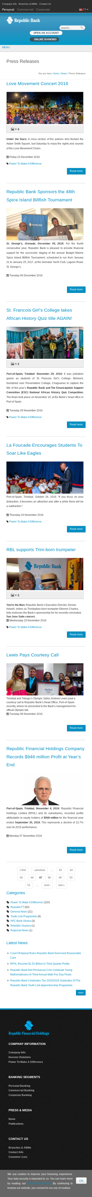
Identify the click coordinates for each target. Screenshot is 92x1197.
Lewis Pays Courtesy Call (32, 654)
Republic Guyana (20, 925)
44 (71, 870)
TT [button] (85, 9)
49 (60, 877)
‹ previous (39, 870)
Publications (16, 1123)
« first (22, 870)
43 (60, 870)
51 (28, 885)
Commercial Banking (21, 1090)
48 (49, 877)
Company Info (9, 4)
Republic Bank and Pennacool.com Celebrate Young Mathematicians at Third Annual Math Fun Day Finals (41, 972)
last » (61, 885)
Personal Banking (19, 1085)
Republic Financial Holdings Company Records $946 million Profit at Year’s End (45, 756)
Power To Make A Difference (25, 163)
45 (21, 877)
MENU (6, 47)
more (80, 992)
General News (18, 911)
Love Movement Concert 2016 (37, 83)
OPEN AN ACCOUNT (46, 32)
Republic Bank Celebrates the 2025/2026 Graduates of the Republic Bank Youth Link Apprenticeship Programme (45, 983)
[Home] (23, 20)
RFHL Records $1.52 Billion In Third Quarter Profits (40, 963)
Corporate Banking (20, 1095)
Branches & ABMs (28, 4)
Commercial (25, 9)
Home (56, 73)
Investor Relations (20, 1057)
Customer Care (18, 1156)
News (64, 73)
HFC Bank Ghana (20, 920)
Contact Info (16, 1152)
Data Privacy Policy (39, 1183)
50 (71, 877)
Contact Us (45, 4)
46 (32, 877)
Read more (76, 171)
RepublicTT (17, 907)
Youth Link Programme (23, 916)
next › (47, 885)
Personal (8, 9)
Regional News (19, 930)
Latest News (17, 943)
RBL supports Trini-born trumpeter (41, 549)
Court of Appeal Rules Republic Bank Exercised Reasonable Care (45, 955)
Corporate (43, 9)
